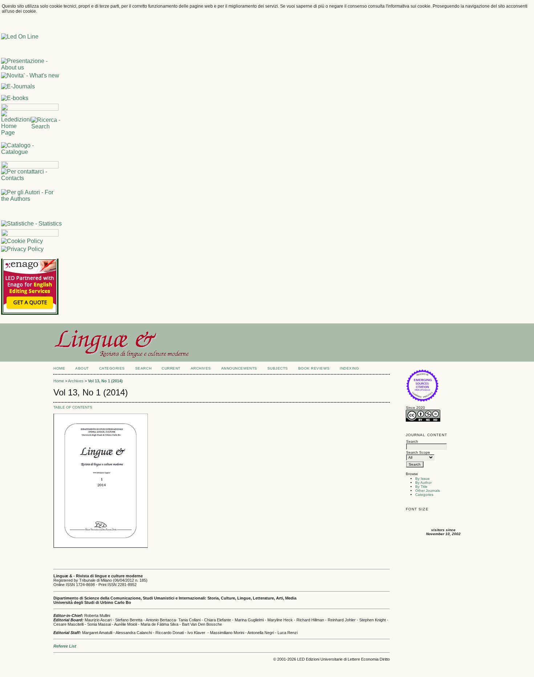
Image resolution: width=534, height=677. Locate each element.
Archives (201, 368)
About (82, 368)
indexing (349, 368)
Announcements (239, 368)
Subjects (277, 368)
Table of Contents (72, 407)
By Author (423, 483)
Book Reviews (313, 368)
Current (171, 368)
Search (143, 368)
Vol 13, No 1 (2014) (105, 381)
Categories (424, 495)
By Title (421, 487)
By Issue (422, 479)
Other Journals (427, 491)
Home (59, 368)
